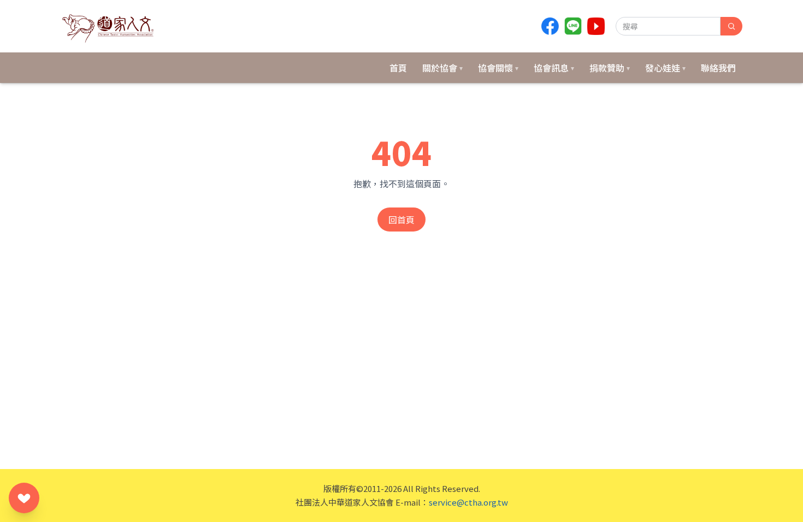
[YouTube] (596, 26)
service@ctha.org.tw (468, 502)
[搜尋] (731, 26)
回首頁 (401, 219)
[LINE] (573, 26)
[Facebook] (550, 26)
